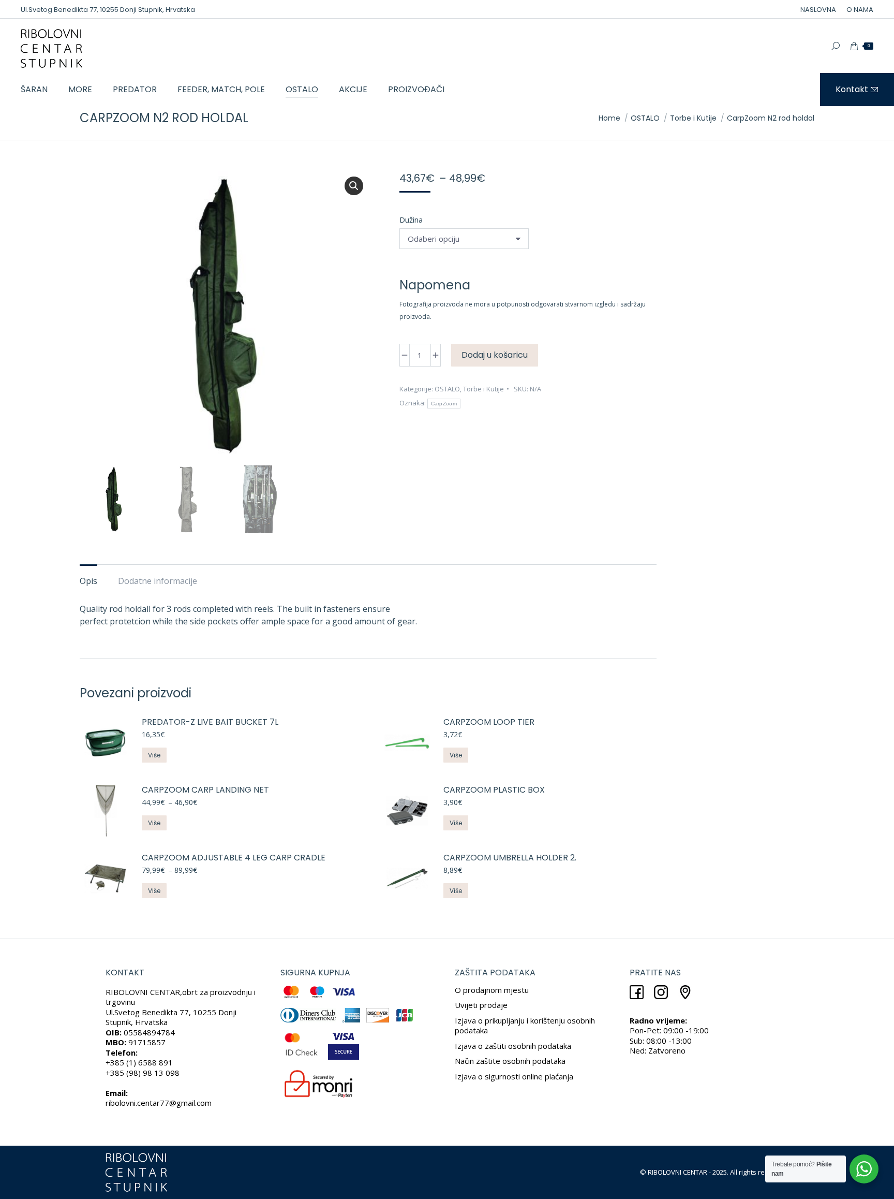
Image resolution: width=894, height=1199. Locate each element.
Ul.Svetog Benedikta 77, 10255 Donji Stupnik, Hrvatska (108, 9)
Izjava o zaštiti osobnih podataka (513, 1046)
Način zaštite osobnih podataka (510, 1061)
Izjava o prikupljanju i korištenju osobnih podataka (525, 1025)
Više (154, 755)
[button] (354, 186)
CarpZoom (444, 403)
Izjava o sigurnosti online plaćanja (514, 1076)
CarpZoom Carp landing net (205, 790)
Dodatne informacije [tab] (157, 581)
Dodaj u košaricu (494, 355)
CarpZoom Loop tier (488, 722)
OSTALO (447, 388)
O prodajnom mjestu (492, 990)
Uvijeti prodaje (481, 1005)
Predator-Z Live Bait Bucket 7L (210, 722)
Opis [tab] (88, 581)
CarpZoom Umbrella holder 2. (509, 858)
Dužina (411, 219)
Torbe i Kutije (483, 388)
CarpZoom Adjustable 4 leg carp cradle (233, 858)
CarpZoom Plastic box (494, 790)
